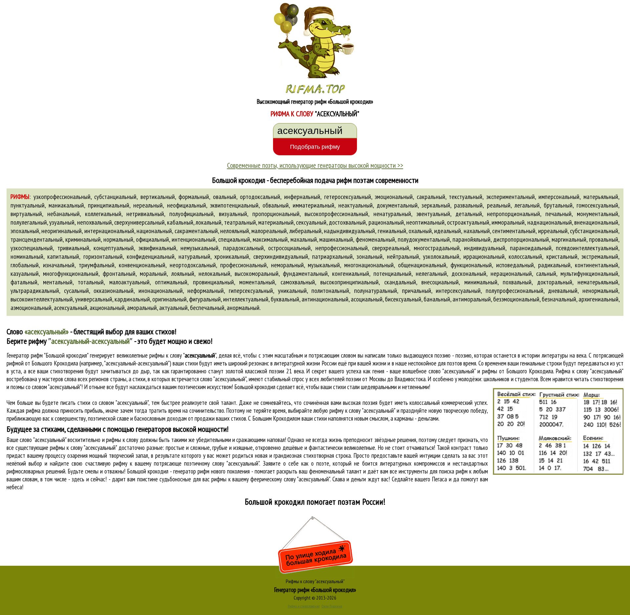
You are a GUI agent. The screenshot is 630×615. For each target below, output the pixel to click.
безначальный (559, 299)
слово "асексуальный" (223, 379)
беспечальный (207, 307)
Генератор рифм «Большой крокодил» (315, 590)
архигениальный (598, 299)
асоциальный (367, 299)
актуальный (173, 307)
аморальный (142, 307)
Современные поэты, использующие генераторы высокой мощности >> (315, 165)
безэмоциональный (516, 299)
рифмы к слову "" (182, 355)
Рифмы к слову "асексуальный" (315, 581)
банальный (437, 299)
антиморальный (471, 299)
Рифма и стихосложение (304, 606)
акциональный (107, 307)
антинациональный (325, 299)
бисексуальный (403, 299)
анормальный (243, 307)
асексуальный (70, 307)
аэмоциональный (31, 307)
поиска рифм (453, 471)
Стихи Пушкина (332, 606)
